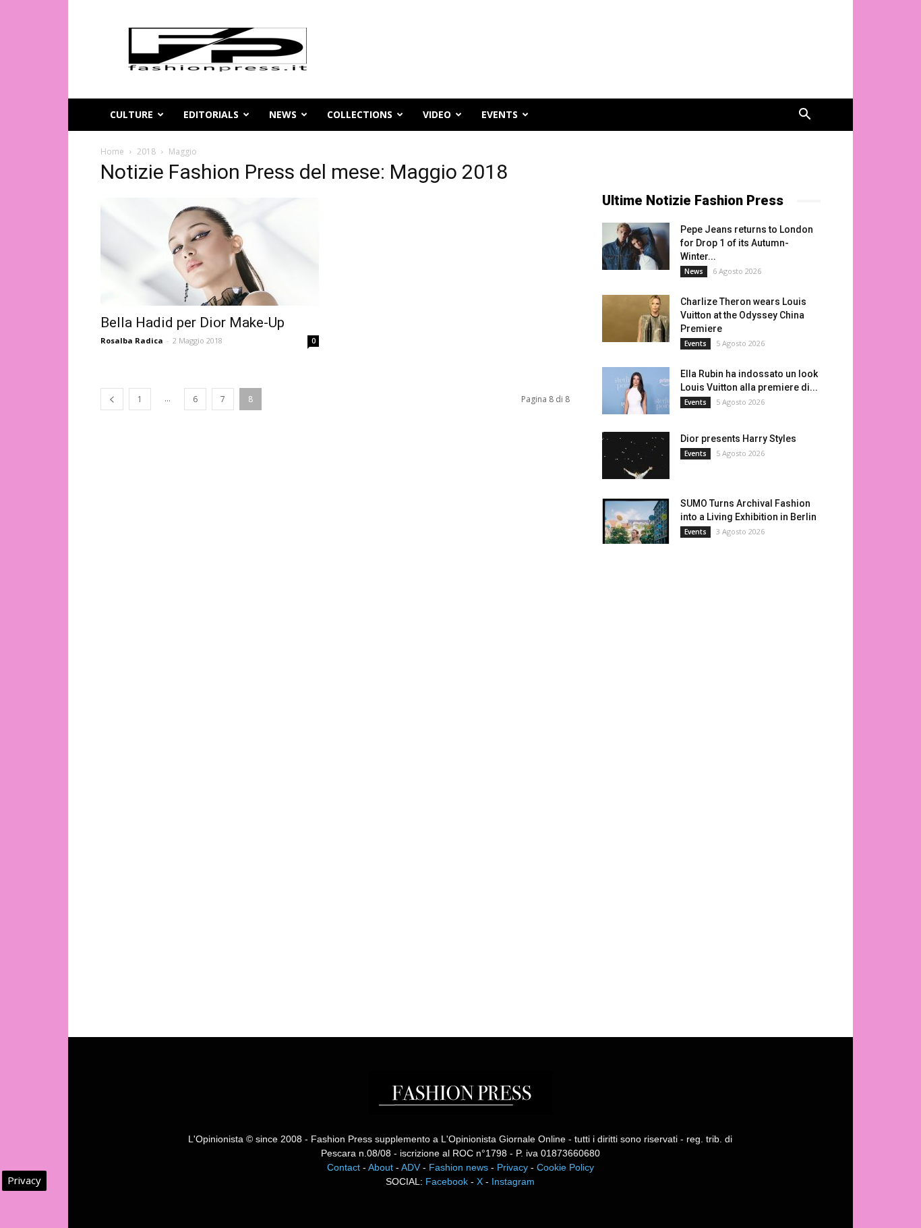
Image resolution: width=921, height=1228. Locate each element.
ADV (410, 1167)
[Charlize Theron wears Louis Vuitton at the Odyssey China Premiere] (636, 318)
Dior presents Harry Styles (738, 438)
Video (437, 114)
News (283, 114)
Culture (131, 114)
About (380, 1167)
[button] (804, 115)
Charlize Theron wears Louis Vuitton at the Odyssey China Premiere (743, 315)
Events (499, 114)
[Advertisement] (703, 778)
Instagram (513, 1181)
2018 (146, 151)
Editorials (211, 114)
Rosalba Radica (131, 340)
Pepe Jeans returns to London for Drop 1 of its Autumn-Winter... (746, 243)
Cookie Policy (565, 1167)
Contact (343, 1167)
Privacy (512, 1167)
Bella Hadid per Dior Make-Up (192, 322)
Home (112, 151)
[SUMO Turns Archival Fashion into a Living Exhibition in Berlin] (636, 520)
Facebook (446, 1181)
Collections (359, 114)
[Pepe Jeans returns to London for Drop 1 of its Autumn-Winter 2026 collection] (636, 246)
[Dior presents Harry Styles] (636, 455)
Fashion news (458, 1167)
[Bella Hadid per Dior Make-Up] (209, 252)
